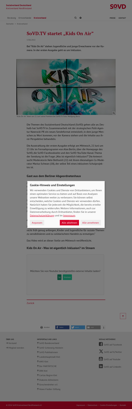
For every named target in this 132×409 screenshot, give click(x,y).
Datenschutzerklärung (42, 215)
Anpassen (37, 222)
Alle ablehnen (69, 222)
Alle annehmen (90, 222)
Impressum (69, 215)
